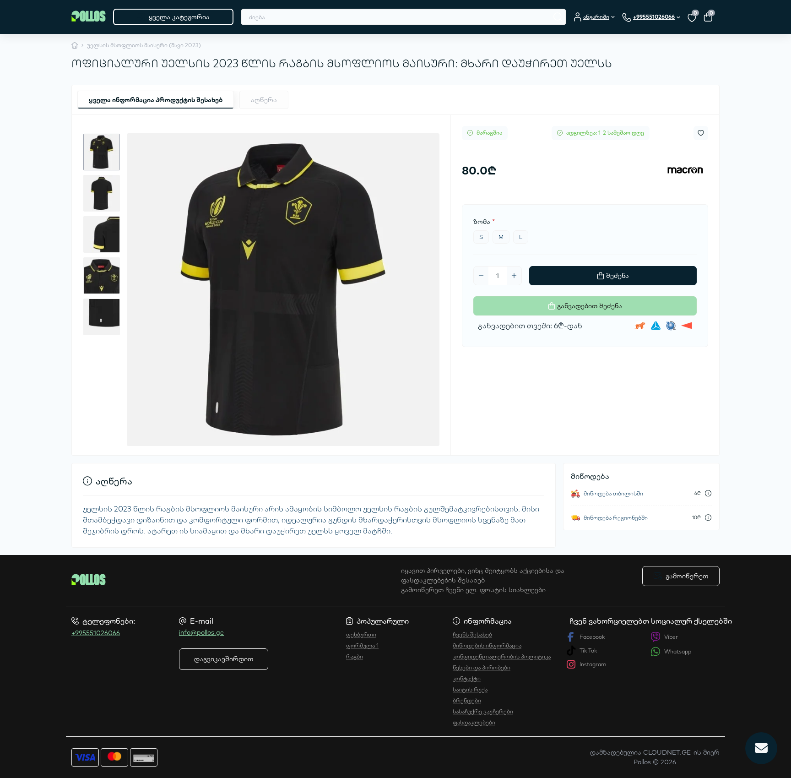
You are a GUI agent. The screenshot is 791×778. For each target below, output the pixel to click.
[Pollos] (230, 580)
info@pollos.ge (201, 632)
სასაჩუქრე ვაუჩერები (483, 711)
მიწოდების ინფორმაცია (487, 645)
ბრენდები (467, 700)
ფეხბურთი (361, 634)
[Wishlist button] (700, 133)
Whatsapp (677, 651)
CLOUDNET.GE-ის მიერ (681, 752)
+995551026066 (95, 633)
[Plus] (514, 275)
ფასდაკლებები (474, 722)
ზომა (484, 222)
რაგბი (354, 656)
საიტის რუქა (470, 689)
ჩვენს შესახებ (472, 634)
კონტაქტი (467, 678)
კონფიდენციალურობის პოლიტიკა (502, 656)
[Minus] (481, 275)
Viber (671, 636)
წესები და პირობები (481, 667)
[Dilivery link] (708, 493)
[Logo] (88, 17)
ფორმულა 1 (362, 645)
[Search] (558, 17)
